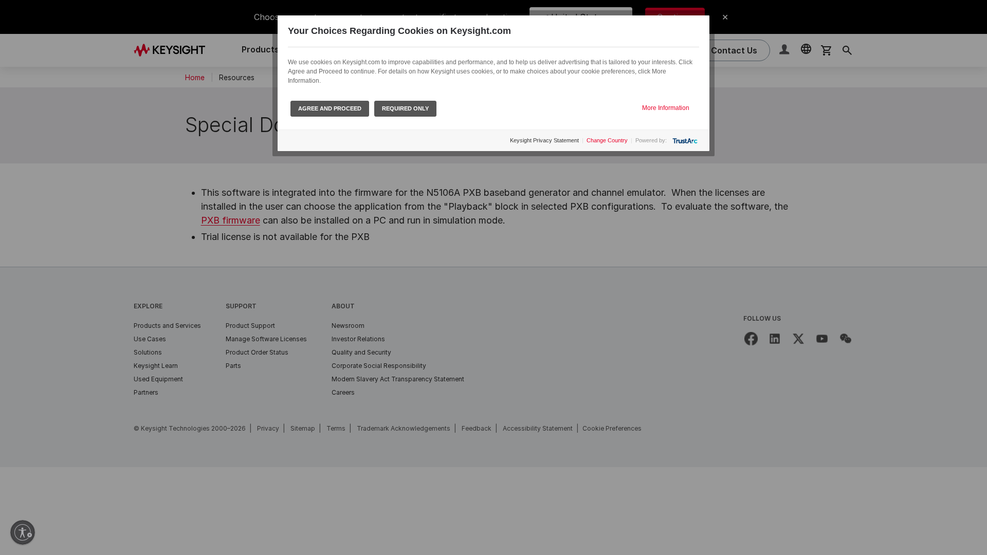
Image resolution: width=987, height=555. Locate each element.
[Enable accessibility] (22, 532)
